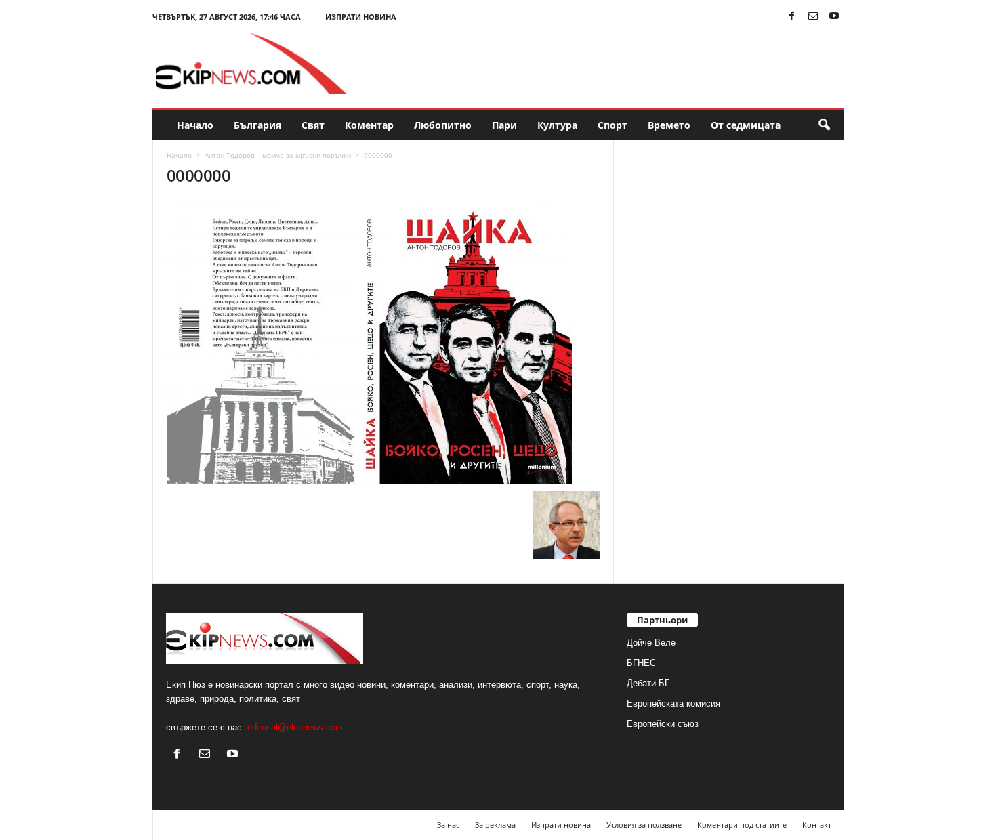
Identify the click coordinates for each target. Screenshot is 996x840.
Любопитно (443, 125)
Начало (195, 125)
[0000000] (383, 342)
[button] (824, 125)
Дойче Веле (651, 642)
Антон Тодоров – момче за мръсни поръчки (278, 155)
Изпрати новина (360, 17)
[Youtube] (834, 16)
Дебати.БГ (648, 683)
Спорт (612, 125)
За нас (448, 825)
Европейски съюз (663, 724)
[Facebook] (792, 16)
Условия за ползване (644, 825)
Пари (504, 125)
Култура (557, 125)
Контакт (816, 825)
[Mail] (813, 16)
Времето (669, 125)
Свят (313, 125)
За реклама (495, 825)
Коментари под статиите (742, 825)
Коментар (369, 125)
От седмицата (746, 125)
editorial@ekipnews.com (295, 727)
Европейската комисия (673, 703)
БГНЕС (641, 663)
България (257, 125)
